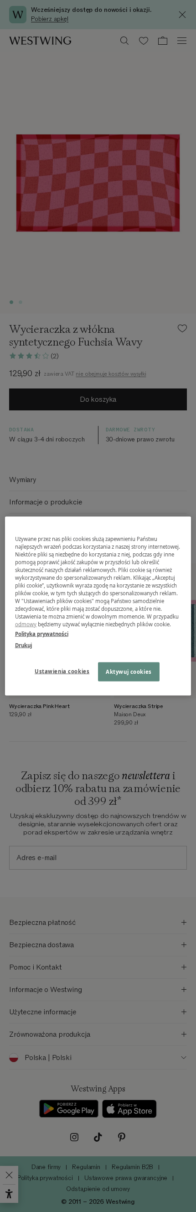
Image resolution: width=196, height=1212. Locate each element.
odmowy (26, 624)
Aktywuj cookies (129, 671)
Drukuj (23, 645)
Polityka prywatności (41, 633)
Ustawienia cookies (62, 671)
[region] (98, 606)
